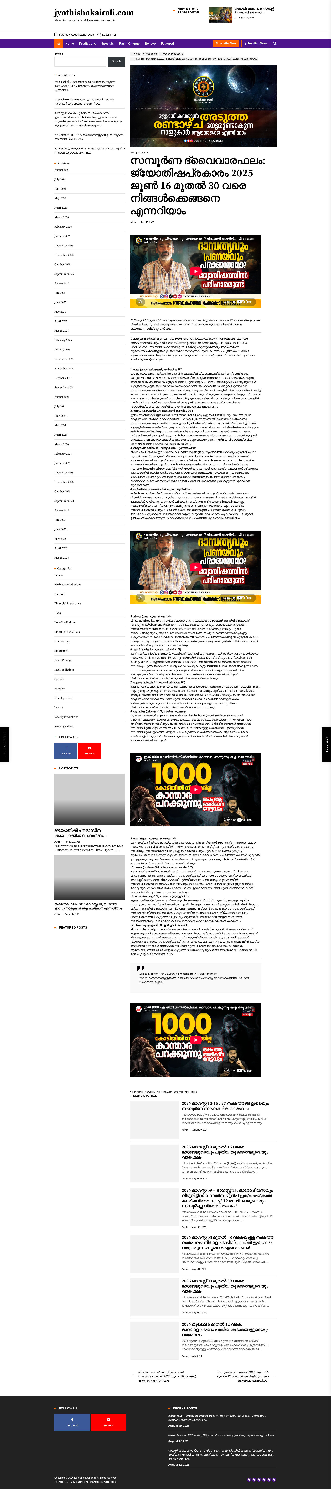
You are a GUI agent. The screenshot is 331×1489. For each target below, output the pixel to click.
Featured (167, 43)
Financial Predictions (67, 603)
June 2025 (60, 302)
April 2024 (60, 434)
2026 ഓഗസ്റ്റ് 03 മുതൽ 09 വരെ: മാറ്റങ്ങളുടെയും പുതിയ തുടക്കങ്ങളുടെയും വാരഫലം (225, 1286)
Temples (59, 688)
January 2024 (62, 463)
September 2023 (64, 501)
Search (58, 53)
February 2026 (63, 226)
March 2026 (61, 217)
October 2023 (62, 491)
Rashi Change (129, 43)
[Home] (58, 43)
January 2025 (62, 349)
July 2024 (60, 406)
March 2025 (61, 330)
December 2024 (63, 359)
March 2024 (61, 444)
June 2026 (60, 189)
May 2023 (60, 539)
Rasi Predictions (64, 669)
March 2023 (61, 557)
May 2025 (60, 312)
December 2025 (63, 245)
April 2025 (60, 321)
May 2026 (60, 198)
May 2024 (60, 425)
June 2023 (60, 529)
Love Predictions (64, 622)
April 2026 (60, 207)
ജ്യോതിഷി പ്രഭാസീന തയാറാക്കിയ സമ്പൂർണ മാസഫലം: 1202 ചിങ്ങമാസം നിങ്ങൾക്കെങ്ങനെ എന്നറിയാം (84, 86)
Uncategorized (63, 698)
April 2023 (60, 548)
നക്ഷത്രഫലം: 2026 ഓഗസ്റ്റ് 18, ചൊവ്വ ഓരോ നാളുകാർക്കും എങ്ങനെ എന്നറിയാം (84, 101)
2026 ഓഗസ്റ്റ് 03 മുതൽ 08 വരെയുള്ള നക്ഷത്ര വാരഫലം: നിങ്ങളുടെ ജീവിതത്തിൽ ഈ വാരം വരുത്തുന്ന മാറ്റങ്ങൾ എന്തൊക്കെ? (227, 1242)
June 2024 (60, 416)
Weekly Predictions (66, 717)
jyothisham (172, 1092)
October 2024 (62, 378)
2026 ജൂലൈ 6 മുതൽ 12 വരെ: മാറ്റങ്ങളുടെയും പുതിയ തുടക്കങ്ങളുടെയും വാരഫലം (225, 1329)
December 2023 (63, 472)
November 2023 (64, 482)
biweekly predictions (156, 1092)
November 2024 (64, 368)
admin (133, 222)
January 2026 (62, 236)
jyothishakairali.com (94, 13)
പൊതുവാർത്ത (64, 726)
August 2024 (61, 397)
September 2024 (64, 387)
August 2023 (61, 510)
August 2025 (61, 283)
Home (69, 43)
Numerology (62, 641)
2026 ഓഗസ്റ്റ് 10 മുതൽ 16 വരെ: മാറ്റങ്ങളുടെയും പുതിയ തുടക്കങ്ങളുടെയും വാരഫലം (225, 1152)
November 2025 (64, 255)
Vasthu (58, 707)
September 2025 (64, 274)
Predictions (87, 43)
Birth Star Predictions (67, 584)
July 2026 (60, 179)
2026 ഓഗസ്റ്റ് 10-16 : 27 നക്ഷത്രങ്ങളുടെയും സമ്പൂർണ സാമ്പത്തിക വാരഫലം (225, 1106)
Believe (150, 43)
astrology (141, 1092)
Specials (107, 43)
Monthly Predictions (67, 632)
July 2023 (60, 520)
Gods (57, 613)
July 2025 (60, 293)
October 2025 (62, 264)
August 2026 (61, 170)
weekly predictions (188, 1092)
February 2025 (63, 340)
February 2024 (63, 453)
